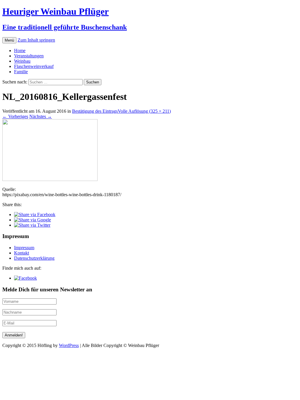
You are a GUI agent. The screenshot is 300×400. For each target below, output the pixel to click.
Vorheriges (15, 116)
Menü (9, 40)
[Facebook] (25, 278)
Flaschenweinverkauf (34, 66)
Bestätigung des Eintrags (95, 111)
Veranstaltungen (29, 55)
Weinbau (22, 61)
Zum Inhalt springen (36, 39)
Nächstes (40, 116)
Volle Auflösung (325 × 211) (144, 111)
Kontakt (21, 252)
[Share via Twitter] (32, 225)
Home (19, 50)
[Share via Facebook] (34, 214)
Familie (21, 71)
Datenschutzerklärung (34, 258)
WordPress (69, 345)
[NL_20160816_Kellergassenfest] (50, 179)
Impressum (24, 247)
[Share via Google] (32, 219)
